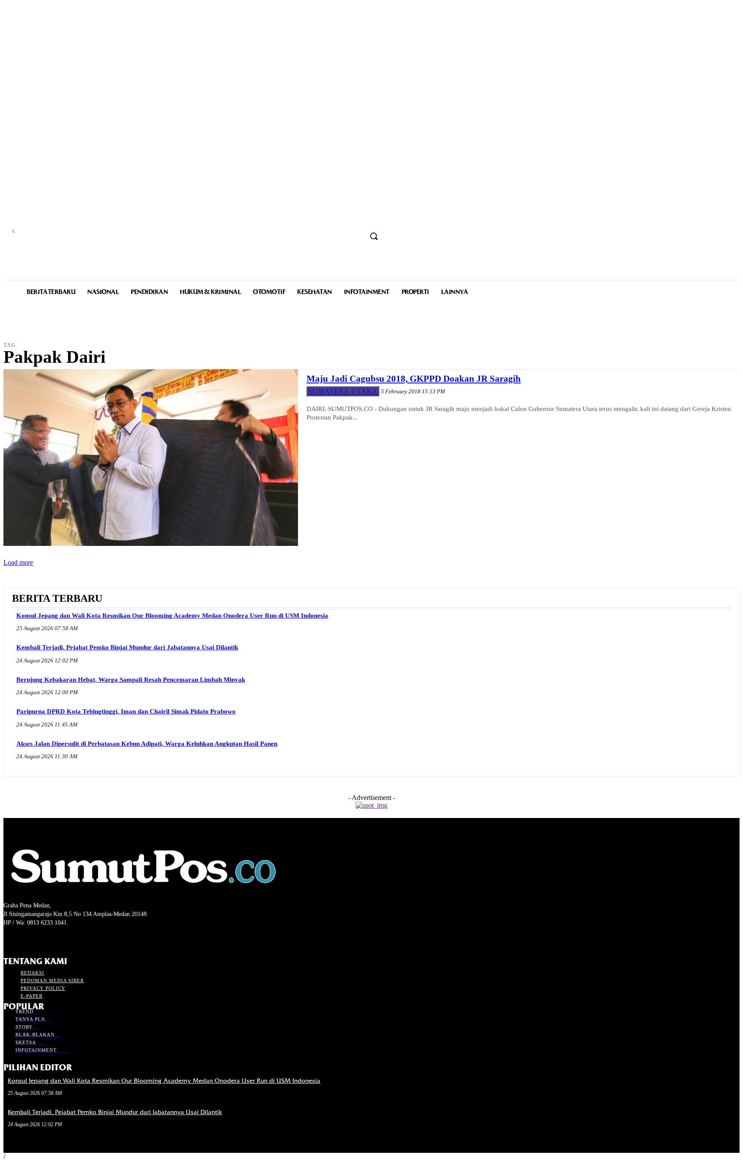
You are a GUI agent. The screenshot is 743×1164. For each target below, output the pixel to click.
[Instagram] (23, 938)
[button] (373, 236)
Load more (18, 562)
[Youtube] (54, 938)
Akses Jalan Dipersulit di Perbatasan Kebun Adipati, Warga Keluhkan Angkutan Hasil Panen (146, 743)
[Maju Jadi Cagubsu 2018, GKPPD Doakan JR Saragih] (150, 457)
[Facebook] (8, 938)
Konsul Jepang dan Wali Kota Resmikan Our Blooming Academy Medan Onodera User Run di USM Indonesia (172, 615)
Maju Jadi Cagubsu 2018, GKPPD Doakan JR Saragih (414, 379)
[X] (39, 938)
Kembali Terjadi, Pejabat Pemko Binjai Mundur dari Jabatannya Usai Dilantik (127, 647)
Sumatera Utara (343, 391)
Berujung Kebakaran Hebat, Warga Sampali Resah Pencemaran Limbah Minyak (130, 679)
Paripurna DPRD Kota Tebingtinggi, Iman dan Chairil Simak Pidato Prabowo (126, 711)
